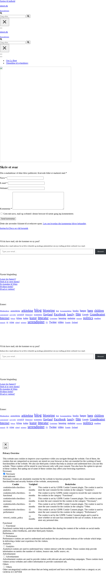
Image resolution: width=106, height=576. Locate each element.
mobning (71, 318)
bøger (83, 310)
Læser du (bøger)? (8, 279)
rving (12, 322)
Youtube (68, 322)
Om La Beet (11, 60)
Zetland (75, 322)
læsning (62, 318)
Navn (3, 178)
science (23, 322)
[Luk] (4, 22)
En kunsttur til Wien (8, 284)
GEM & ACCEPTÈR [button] (12, 572)
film (78, 314)
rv (7, 322)
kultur (25, 318)
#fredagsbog (4, 311)
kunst (33, 318)
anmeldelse (15, 311)
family (70, 314)
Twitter (53, 322)
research (2, 322)
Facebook (60, 314)
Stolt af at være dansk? (10, 281)
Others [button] (6, 564)
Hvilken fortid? (6, 286)
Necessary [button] (7, 471)
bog (57, 311)
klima (19, 318)
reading (97, 318)
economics (38, 314)
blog (38, 310)
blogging (49, 310)
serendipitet (36, 322)
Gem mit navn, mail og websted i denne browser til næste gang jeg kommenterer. (38, 214)
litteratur (43, 318)
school (17, 322)
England (48, 314)
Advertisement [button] (9, 554)
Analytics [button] (7, 543)
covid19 (20, 314)
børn (90, 310)
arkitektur (27, 310)
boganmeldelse (65, 311)
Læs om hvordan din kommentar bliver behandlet (64, 223)
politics (88, 318)
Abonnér (100, 251)
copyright (13, 315)
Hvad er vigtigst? (7, 289)
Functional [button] (7, 523)
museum (79, 318)
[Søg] (1, 13)
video (61, 322)
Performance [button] (8, 533)
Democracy (29, 315)
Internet (4, 318)
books (76, 310)
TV (47, 322)
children (99, 310)
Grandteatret (97, 314)
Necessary (10, 474)
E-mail (3, 183)
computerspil (4, 315)
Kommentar (6, 209)
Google (85, 314)
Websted (3, 188)
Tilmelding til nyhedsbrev (17, 63)
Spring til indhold (7, 1)
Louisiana (53, 318)
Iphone (13, 318)
